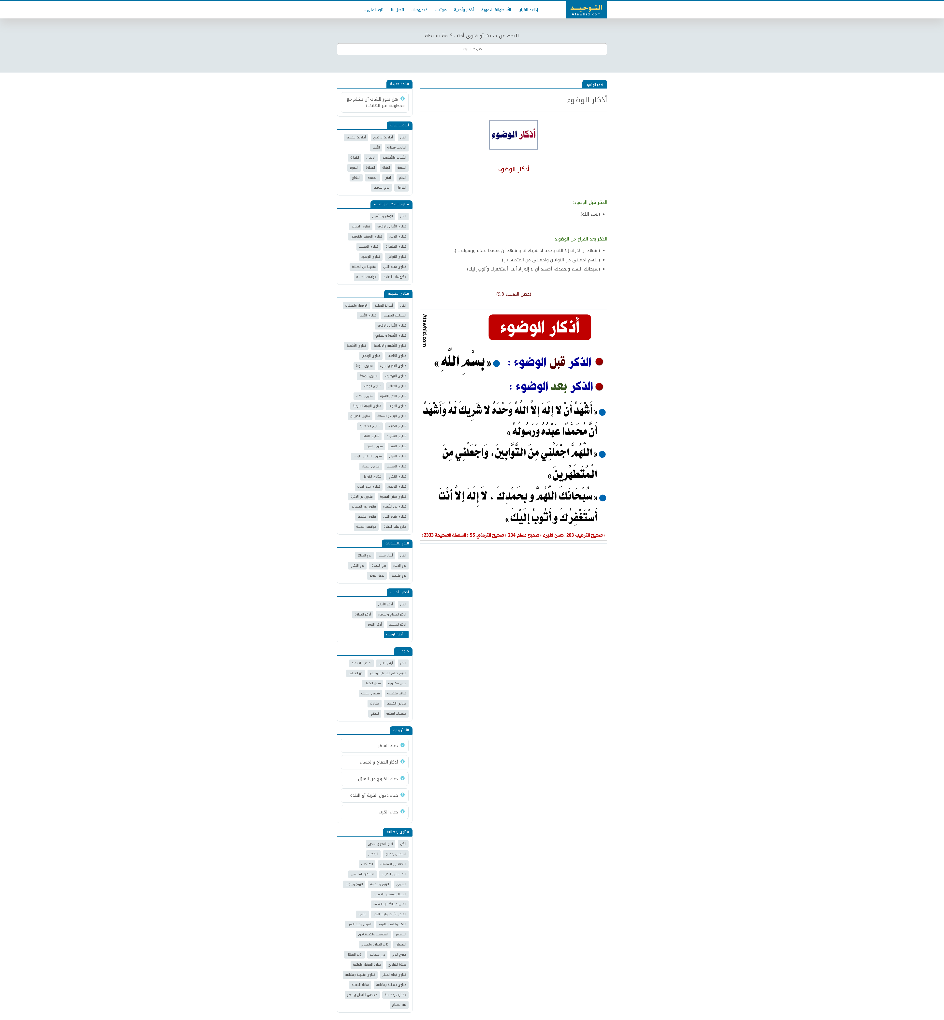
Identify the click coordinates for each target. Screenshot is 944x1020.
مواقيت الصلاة (366, 277)
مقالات (374, 703)
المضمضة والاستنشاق (373, 934)
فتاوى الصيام (397, 426)
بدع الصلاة (378, 565)
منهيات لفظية (396, 713)
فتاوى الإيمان (371, 356)
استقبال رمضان (395, 854)
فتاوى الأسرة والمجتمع (390, 335)
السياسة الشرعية (395, 315)
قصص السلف (370, 693)
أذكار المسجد (397, 624)
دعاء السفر (388, 746)
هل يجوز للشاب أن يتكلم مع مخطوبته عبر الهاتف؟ (376, 102)
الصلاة (370, 168)
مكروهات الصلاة (395, 277)
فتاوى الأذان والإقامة (391, 226)
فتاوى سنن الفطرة (393, 497)
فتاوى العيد (398, 446)
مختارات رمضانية (395, 995)
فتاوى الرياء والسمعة (391, 416)
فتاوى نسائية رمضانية (391, 985)
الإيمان (370, 157)
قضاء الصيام (360, 985)
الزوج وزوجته (354, 884)
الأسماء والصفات (356, 305)
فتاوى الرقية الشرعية (367, 406)
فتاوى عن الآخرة (362, 497)
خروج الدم (399, 954)
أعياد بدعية (386, 555)
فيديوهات (420, 9)
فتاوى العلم (371, 436)
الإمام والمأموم (382, 216)
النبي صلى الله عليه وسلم (388, 673)
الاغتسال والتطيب (394, 874)
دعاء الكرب (388, 812)
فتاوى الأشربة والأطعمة (389, 346)
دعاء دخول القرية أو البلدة (374, 795)
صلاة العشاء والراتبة (367, 964)
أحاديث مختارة (396, 147)
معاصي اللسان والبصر (362, 995)
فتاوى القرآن (397, 456)
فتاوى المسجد (368, 246)
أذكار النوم (375, 624)
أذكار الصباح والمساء (392, 614)
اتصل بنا (397, 9)
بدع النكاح (357, 565)
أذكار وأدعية (464, 9)
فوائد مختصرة (396, 693)
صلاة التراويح (397, 964)
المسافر (401, 934)
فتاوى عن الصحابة (364, 506)
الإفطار (373, 854)
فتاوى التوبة (364, 366)
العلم (402, 178)
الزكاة (386, 168)
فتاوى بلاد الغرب (368, 486)
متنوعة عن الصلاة (364, 267)
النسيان (401, 944)
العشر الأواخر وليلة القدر (390, 914)
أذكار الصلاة (363, 614)
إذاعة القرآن (528, 9)
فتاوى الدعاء (397, 236)
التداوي (401, 884)
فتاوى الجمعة (361, 226)
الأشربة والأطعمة (394, 157)
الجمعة (401, 168)
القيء (362, 914)
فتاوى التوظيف (395, 376)
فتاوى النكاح (397, 476)
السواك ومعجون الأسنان (389, 894)
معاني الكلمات (396, 703)
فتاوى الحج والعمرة (393, 396)
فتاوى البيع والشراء (393, 366)
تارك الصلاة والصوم (374, 944)
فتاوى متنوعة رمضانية (360, 975)
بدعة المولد (376, 575)
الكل (403, 137)
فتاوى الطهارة (395, 246)
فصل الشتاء (373, 683)
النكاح (356, 178)
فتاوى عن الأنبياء (394, 506)
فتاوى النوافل (396, 257)
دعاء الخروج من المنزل (378, 779)
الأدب (376, 147)
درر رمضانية (377, 954)
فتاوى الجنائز (397, 386)
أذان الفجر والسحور (380, 844)
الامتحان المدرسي (362, 874)
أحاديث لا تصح (383, 137)
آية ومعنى (386, 663)
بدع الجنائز (364, 555)
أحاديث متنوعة (356, 137)
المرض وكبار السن (359, 924)
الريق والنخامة (379, 884)
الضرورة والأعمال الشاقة (389, 904)
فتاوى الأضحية (356, 346)
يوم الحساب (381, 187)
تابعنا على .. (374, 9)
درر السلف (356, 673)
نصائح (375, 713)
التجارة (354, 157)
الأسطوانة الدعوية (496, 9)
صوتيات (441, 9)
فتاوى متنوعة (366, 516)
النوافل (401, 187)
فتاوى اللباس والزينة (368, 456)
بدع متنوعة (399, 575)
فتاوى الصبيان (360, 416)
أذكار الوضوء (595, 85)
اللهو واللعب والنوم (392, 924)
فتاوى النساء (371, 466)
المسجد (372, 178)
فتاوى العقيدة (396, 436)
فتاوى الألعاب (396, 356)
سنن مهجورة (397, 683)
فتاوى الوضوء (370, 257)
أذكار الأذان (385, 604)
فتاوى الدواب (397, 406)
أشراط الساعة (384, 305)
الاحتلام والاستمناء (393, 864)
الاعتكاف (367, 864)
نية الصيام (399, 1005)
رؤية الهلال (354, 954)
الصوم (354, 168)
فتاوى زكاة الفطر (394, 975)
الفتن (388, 178)
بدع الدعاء (399, 565)
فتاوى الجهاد (372, 386)
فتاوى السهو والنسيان (366, 236)
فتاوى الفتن (375, 446)
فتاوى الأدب (368, 315)
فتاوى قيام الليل (394, 267)
